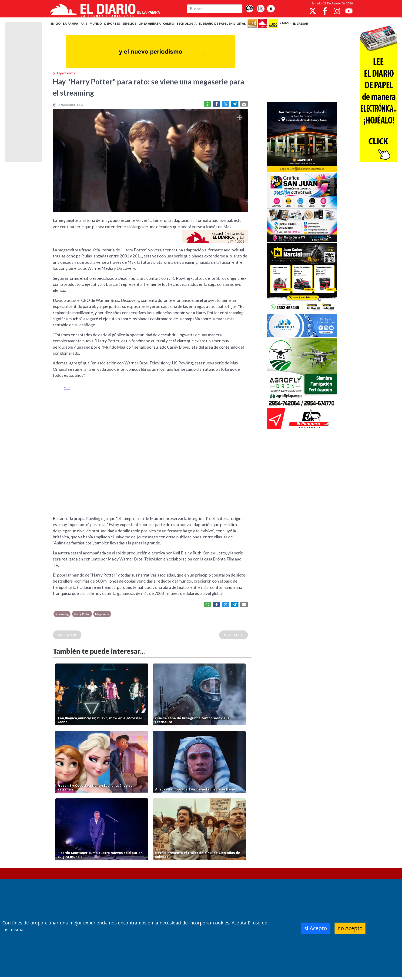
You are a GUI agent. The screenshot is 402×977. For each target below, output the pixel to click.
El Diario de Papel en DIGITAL (222, 23)
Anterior (67, 635)
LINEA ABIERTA (150, 23)
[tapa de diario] (260, 9)
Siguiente (233, 635)
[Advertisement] (302, 66)
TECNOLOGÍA (187, 23)
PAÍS (83, 23)
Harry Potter (82, 614)
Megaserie (102, 614)
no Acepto (350, 928)
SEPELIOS (129, 23)
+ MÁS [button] (284, 23)
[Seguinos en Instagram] (337, 11)
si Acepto (315, 928)
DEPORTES (112, 23)
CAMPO (168, 23)
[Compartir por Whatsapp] (207, 104)
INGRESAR (300, 23)
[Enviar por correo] (244, 104)
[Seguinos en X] (312, 11)
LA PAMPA (70, 23)
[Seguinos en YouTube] (349, 11)
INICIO (56, 23)
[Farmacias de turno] (271, 9)
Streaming (62, 614)
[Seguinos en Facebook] (324, 11)
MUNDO (96, 23)
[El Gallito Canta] (249, 9)
